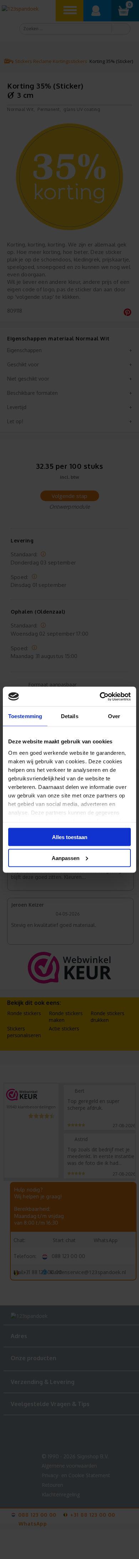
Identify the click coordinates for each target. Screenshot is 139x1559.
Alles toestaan (69, 837)
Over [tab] (114, 716)
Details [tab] (69, 716)
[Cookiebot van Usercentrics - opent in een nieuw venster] (100, 696)
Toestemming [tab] (25, 716)
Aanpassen (65, 858)
